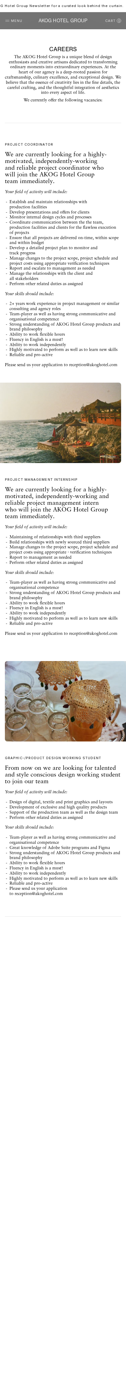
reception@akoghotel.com (93, 365)
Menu (16, 20)
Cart (112, 20)
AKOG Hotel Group (63, 20)
